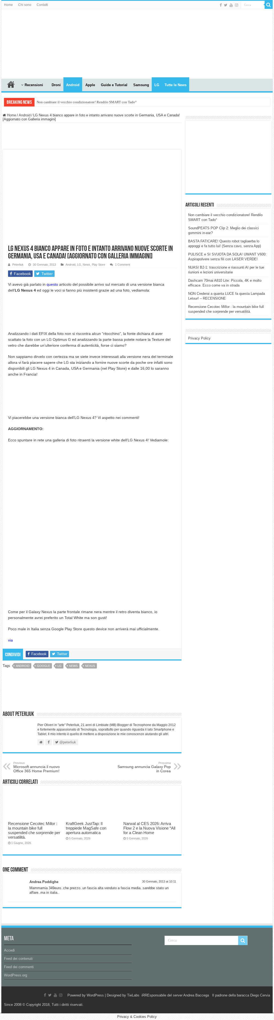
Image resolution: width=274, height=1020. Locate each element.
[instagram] (236, 5)
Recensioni (34, 85)
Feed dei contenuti (18, 959)
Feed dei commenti (19, 967)
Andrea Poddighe (43, 882)
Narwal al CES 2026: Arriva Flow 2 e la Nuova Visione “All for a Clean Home (149, 828)
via (10, 640)
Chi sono (24, 5)
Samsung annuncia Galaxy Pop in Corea (144, 767)
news (73, 665)
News (86, 264)
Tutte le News (176, 85)
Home (8, 5)
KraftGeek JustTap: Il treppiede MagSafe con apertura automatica (86, 828)
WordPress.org (15, 975)
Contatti (42, 5)
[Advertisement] (228, 156)
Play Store (98, 264)
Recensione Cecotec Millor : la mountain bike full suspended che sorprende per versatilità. (34, 830)
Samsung (141, 85)
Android (72, 85)
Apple (90, 85)
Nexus (90, 665)
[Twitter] (225, 5)
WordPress (95, 995)
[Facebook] (220, 5)
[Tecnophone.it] (30, 42)
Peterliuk (18, 264)
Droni (56, 85)
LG (156, 85)
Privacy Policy (199, 338)
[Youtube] (231, 5)
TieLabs (133, 995)
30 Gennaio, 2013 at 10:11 (159, 881)
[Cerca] (269, 5)
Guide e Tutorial (114, 85)
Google (43, 665)
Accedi (9, 950)
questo (52, 284)
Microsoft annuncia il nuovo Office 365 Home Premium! (36, 767)
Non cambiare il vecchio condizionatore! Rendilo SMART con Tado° (86, 102)
